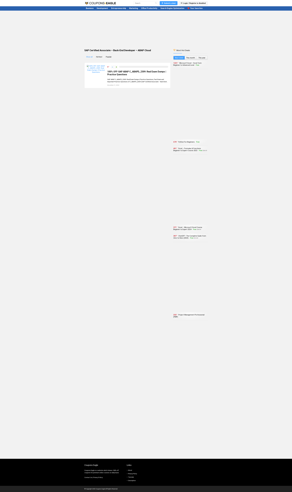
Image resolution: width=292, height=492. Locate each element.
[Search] (156, 3)
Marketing (133, 8)
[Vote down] (112, 67)
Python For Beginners (186, 142)
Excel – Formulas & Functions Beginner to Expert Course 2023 (187, 149)
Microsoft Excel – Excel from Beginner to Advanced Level (187, 64)
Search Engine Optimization (172, 8)
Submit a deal (170, 3)
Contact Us (88, 477)
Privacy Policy (98, 477)
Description (132, 480)
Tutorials (131, 477)
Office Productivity (149, 8)
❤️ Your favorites (195, 8)
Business (90, 8)
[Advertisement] (146, 29)
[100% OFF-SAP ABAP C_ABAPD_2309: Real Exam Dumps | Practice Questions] (96, 66)
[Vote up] (116, 67)
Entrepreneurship (118, 8)
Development (102, 8)
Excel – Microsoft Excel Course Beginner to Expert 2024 (187, 228)
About (130, 470)
